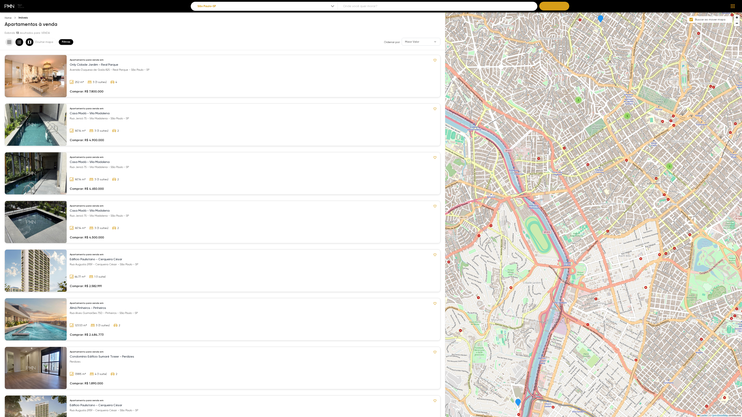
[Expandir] (332, 6)
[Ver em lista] (19, 42)
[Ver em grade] (9, 42)
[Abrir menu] (732, 6)
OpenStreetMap (719, 415)
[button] (518, 403)
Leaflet (703, 415)
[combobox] (266, 6)
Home (8, 17)
